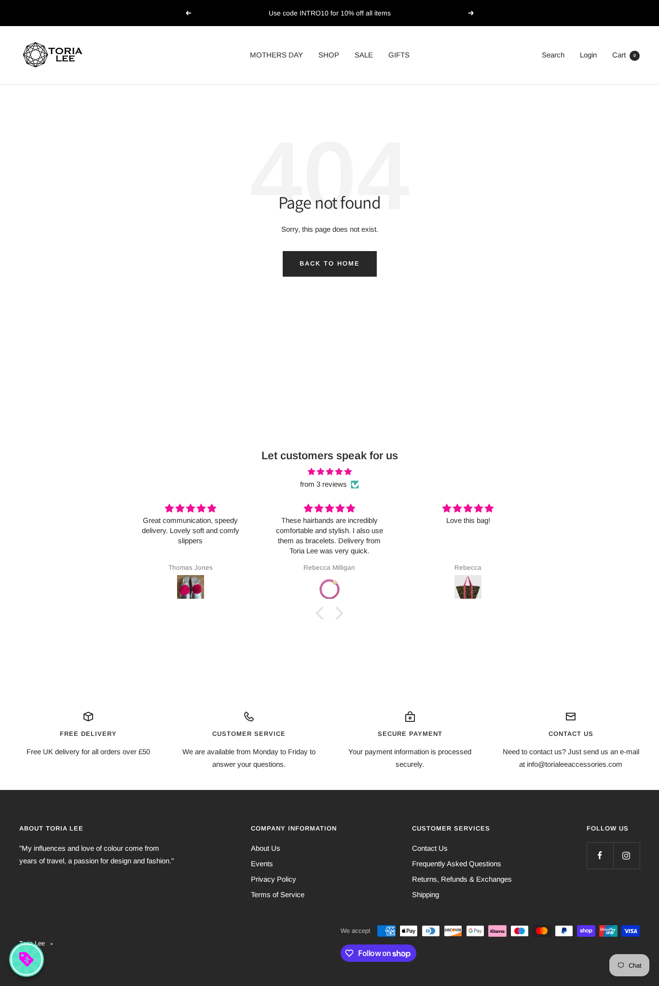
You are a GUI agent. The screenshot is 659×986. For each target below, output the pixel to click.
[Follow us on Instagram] (626, 855)
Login (588, 55)
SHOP (328, 55)
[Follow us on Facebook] (600, 855)
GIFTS (399, 55)
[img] (329, 471)
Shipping (425, 894)
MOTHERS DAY (276, 55)
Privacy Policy (273, 879)
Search (553, 55)
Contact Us (430, 848)
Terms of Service (277, 894)
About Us (265, 848)
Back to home (330, 263)
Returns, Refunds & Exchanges (462, 879)
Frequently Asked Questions (456, 863)
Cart (624, 55)
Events (262, 863)
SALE (364, 55)
